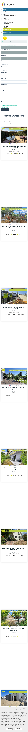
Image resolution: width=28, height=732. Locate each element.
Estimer (5, 9)
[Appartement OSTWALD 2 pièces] (14, 457)
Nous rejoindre (8, 25)
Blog (6, 27)
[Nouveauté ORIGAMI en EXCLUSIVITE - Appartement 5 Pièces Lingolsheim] (14, 296)
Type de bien (4, 61)
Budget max (4, 72)
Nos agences (6, 19)
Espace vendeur (7, 32)
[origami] (8, 4)
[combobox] (14, 47)
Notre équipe (8, 23)
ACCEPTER (18, 728)
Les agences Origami (10, 21)
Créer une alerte (4, 107)
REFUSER (9, 728)
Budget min (4, 90)
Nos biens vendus (9, 17)
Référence (3, 78)
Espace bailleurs (7, 29)
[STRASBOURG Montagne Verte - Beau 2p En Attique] (14, 698)
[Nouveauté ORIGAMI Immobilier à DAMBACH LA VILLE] (14, 215)
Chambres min (4, 102)
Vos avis (7, 26)
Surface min (4, 66)
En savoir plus (8, 725)
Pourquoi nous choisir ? (10, 15)
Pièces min (3, 96)
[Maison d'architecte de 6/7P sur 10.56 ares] (14, 618)
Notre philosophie (9, 22)
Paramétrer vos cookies (17, 725)
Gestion (4, 18)
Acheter (4, 11)
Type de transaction (5, 49)
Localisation (4, 55)
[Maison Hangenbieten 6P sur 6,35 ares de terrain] (14, 537)
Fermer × (24, 708)
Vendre (4, 14)
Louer (4, 13)
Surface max (4, 84)
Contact (5, 35)
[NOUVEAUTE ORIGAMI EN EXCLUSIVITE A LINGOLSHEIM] (14, 135)
